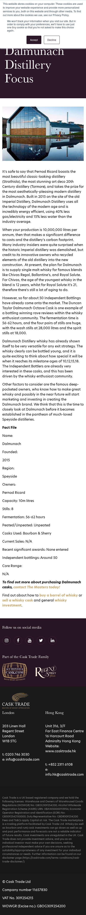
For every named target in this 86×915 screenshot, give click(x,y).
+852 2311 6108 (60, 764)
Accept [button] (34, 40)
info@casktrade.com (22, 759)
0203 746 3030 (17, 754)
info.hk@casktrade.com (64, 774)
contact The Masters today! (36, 587)
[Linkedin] (52, 640)
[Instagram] (6, 640)
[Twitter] (41, 640)
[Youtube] (29, 640)
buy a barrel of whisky (58, 595)
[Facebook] (18, 640)
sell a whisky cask (17, 600)
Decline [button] (51, 40)
